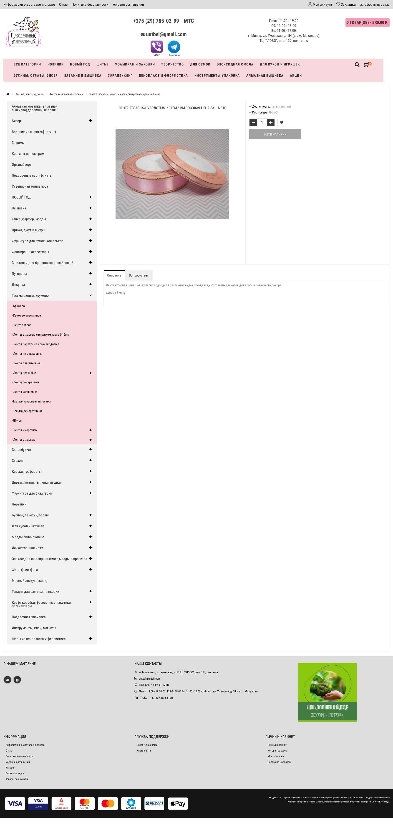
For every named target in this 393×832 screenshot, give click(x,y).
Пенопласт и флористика (163, 75)
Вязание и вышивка (83, 75)
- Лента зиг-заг (21, 325)
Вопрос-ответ (138, 275)
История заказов (277, 750)
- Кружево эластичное (26, 315)
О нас (63, 4)
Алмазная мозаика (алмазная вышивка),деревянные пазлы (35, 108)
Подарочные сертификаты (32, 175)
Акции (296, 75)
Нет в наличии (275, 134)
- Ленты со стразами (25, 382)
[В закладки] (281, 122)
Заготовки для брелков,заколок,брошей (42, 263)
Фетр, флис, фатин (26, 570)
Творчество (172, 64)
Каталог (10, 767)
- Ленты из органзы (25, 430)
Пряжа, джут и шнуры (28, 230)
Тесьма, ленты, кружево (30, 295)
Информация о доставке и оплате (29, 4)
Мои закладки (276, 756)
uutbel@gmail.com (166, 34)
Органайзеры (22, 164)
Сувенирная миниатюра (30, 186)
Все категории (27, 64)
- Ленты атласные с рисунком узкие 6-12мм (40, 334)
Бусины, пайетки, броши (30, 515)
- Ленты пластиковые (26, 363)
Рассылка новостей (279, 762)
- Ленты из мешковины (27, 353)
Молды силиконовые (28, 537)
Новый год (80, 64)
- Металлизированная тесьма (31, 401)
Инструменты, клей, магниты (34, 628)
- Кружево (18, 306)
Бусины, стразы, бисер (36, 75)
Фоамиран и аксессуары (30, 252)
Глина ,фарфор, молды (29, 219)
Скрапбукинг (120, 75)
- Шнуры (17, 420)
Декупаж (19, 284)
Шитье (102, 64)
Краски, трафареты (26, 471)
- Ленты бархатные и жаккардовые (35, 344)
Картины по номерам (28, 153)
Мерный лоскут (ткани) (30, 580)
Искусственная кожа (28, 548)
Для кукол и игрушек (280, 64)
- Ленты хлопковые (25, 392)
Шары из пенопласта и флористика (39, 639)
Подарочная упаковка (29, 617)
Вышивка (19, 208)
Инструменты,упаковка (217, 75)
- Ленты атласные (23, 439)
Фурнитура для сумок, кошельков (37, 241)
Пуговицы (19, 273)
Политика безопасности (90, 4)
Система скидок (15, 773)
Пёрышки (19, 504)
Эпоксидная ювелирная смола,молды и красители (50, 559)
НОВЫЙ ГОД (21, 197)
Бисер (16, 121)
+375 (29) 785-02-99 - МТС (163, 21)
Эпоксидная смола (235, 64)
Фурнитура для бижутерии (32, 493)
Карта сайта (144, 750)
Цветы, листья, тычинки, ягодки (36, 482)
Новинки (56, 64)
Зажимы (18, 143)
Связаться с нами (147, 745)
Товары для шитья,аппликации (35, 591)
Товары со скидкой (17, 779)
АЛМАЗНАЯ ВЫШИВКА (265, 75)
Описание (114, 275)
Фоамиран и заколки (135, 64)
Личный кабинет (277, 745)
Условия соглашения (128, 4)
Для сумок (200, 64)
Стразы (17, 460)
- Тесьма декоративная (27, 411)
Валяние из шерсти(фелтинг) (34, 132)
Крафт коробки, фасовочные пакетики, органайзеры (41, 604)
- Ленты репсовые (24, 373)
